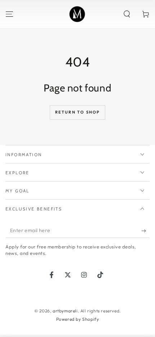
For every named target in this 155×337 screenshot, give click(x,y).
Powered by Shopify (77, 319)
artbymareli (65, 310)
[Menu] (9, 14)
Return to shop (77, 112)
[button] (127, 14)
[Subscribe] (145, 231)
